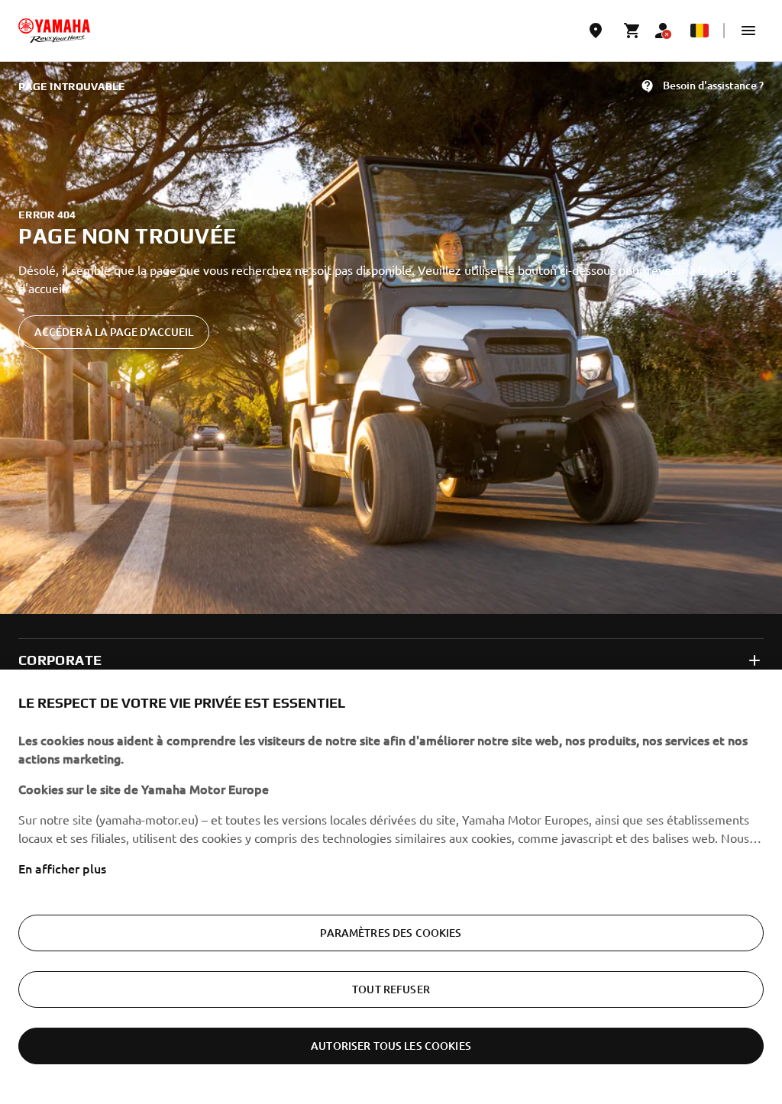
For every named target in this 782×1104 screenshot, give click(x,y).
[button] (748, 30)
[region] (391, 887)
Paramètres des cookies (390, 932)
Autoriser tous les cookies (391, 1045)
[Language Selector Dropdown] (699, 30)
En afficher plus (62, 868)
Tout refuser (391, 989)
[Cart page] (632, 30)
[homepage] (54, 30)
